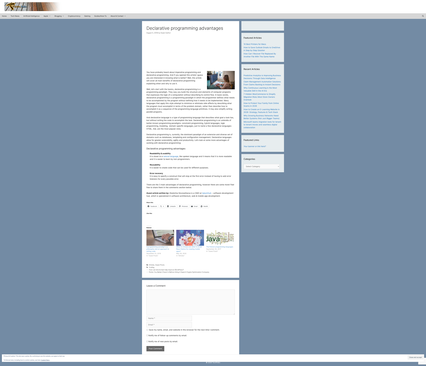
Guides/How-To (100, 16)
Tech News (15, 16)
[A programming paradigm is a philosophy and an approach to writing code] (160, 238)
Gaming (87, 16)
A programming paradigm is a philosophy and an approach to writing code (157, 249)
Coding (151, 267)
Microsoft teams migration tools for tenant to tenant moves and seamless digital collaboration (262, 125)
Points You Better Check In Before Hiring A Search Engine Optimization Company (179, 272)
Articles (151, 265)
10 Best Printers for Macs (255, 44)
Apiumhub (206, 193)
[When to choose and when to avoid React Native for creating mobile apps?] (190, 238)
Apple (46, 16)
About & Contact (117, 16)
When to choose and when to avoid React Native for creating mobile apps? (189, 249)
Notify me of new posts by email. (163, 341)
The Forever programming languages (219, 247)
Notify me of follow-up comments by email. (167, 335)
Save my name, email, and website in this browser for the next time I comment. (184, 330)
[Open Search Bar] (423, 16)
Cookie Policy (45, 360)
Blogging (58, 16)
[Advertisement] (396, 5)
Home (4, 16)
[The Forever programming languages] (220, 238)
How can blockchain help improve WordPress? (166, 270)
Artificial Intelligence (31, 16)
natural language (170, 156)
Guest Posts (160, 265)
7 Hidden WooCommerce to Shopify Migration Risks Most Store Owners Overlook (259, 97)
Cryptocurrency (74, 16)
